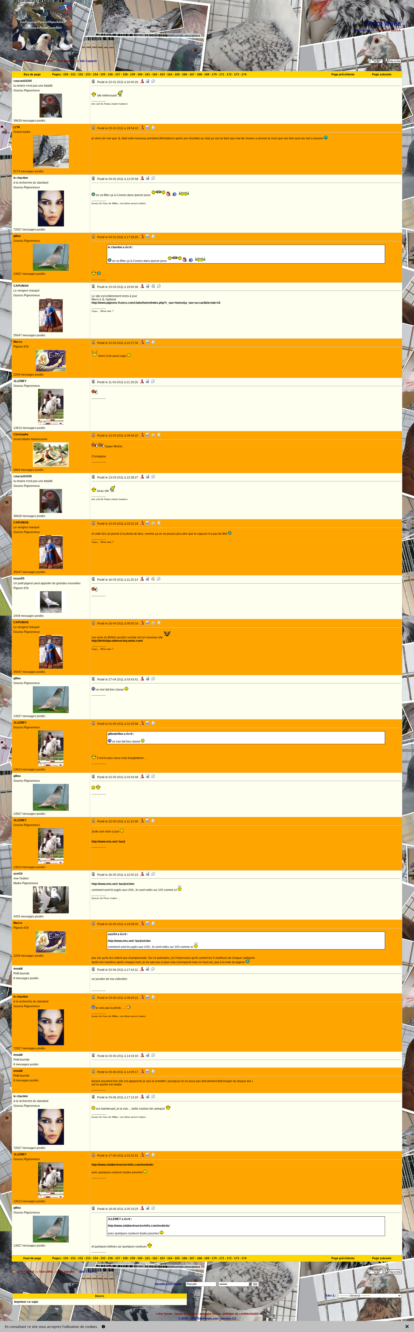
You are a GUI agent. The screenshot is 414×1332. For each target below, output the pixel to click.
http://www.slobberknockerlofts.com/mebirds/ (122, 1164)
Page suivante (381, 74)
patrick (396, 30)
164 (169, 74)
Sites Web (46, 61)
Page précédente (343, 74)
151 (73, 74)
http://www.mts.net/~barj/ (108, 841)
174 (244, 74)
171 (221, 74)
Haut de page (32, 1258)
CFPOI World (25, 61)
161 (147, 74)
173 (236, 74)
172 (229, 74)
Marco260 (383, 30)
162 (154, 74)
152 (80, 74)
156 (110, 74)
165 (177, 74)
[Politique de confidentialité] (103, 1326)
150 (65, 74)
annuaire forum (210, 1313)
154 (95, 74)
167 (192, 74)
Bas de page (32, 74)
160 (140, 74)
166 (184, 74)
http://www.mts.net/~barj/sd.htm (113, 884)
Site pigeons (66, 61)
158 (125, 74)
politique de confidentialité (240, 1313)
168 (199, 74)
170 (214, 74)
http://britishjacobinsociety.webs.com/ (117, 640)
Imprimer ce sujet (26, 1302)
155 (102, 74)
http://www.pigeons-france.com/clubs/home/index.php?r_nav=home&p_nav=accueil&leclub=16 (156, 302)
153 (88, 74)
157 (117, 74)
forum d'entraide (186, 1313)
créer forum (164, 1313)
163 (162, 74)
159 (132, 74)
